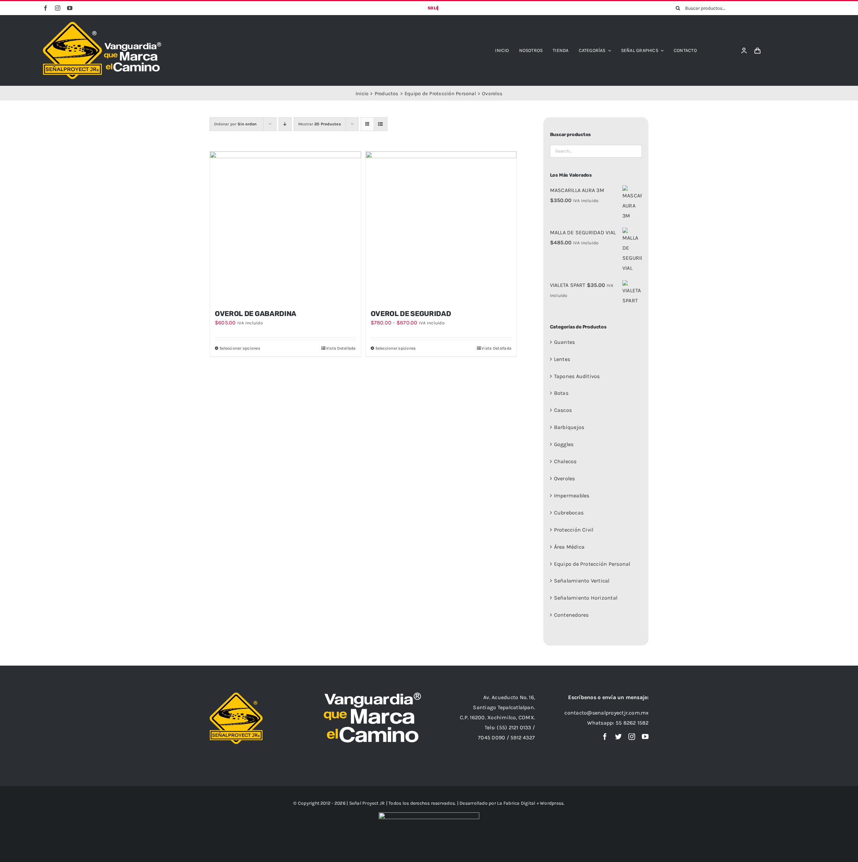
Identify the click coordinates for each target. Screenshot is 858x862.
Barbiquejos (569, 427)
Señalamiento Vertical (582, 580)
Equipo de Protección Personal (592, 564)
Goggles (564, 444)
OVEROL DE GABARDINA (255, 313)
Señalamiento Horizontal (586, 598)
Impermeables (572, 495)
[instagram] (57, 8)
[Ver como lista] (380, 124)
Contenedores (571, 615)
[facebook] (45, 8)
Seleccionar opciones (240, 348)
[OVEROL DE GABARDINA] (285, 227)
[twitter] (618, 736)
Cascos (563, 410)
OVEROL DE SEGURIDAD (411, 313)
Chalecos (565, 461)
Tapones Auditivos (577, 376)
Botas (561, 393)
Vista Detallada (341, 348)
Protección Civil (574, 530)
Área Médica (569, 547)
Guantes (564, 342)
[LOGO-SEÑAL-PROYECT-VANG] (102, 24)
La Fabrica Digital (517, 803)
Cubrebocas (569, 512)
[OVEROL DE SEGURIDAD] (441, 227)
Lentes (562, 359)
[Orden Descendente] (285, 124)
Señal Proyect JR (367, 803)
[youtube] (69, 8)
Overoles (564, 478)
